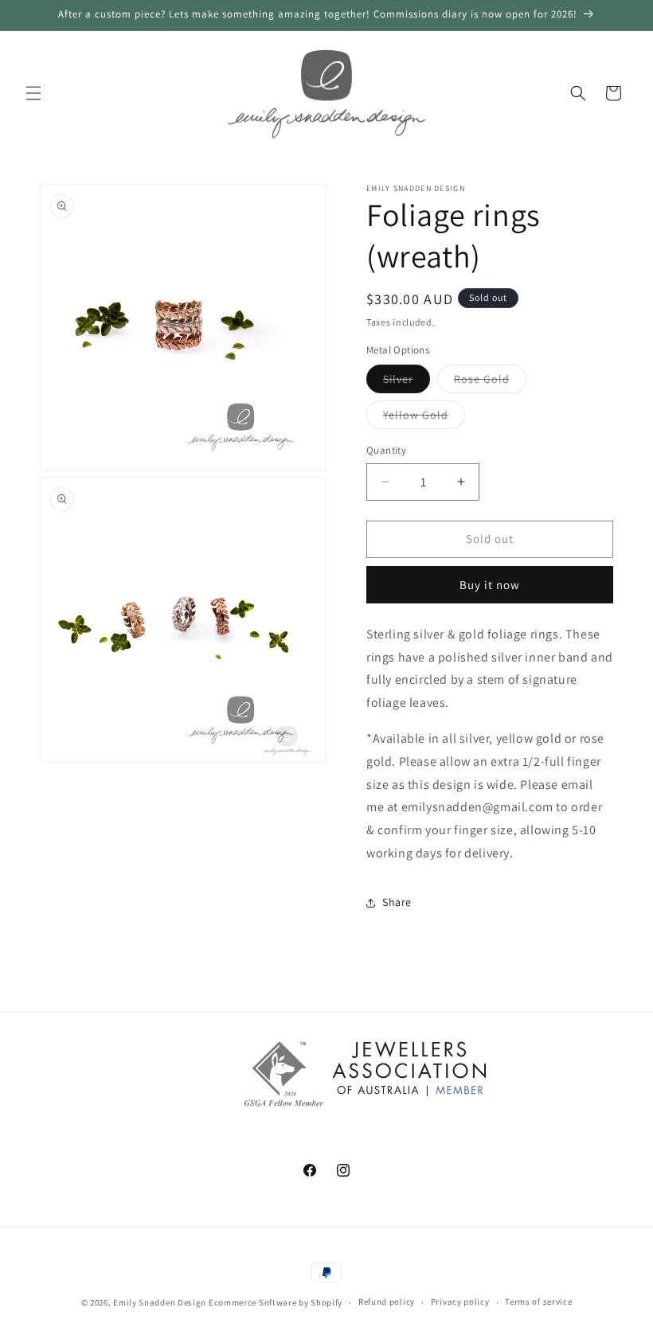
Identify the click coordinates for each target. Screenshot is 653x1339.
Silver (406, 382)
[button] (33, 93)
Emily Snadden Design (159, 1302)
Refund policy (386, 1301)
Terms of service (538, 1301)
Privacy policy (460, 1301)
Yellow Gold (424, 418)
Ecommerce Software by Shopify (275, 1302)
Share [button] (397, 902)
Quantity (386, 450)
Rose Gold (490, 382)
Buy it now (489, 584)
